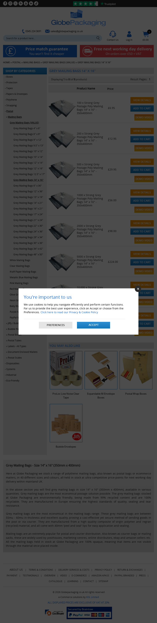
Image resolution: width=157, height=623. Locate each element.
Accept (94, 325)
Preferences (56, 325)
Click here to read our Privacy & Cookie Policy (69, 312)
